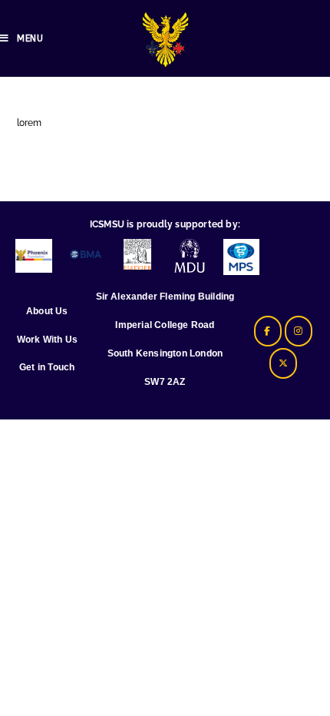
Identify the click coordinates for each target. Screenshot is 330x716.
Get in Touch (46, 367)
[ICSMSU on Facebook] (268, 331)
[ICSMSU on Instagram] (298, 331)
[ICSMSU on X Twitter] (283, 363)
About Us (47, 311)
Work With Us (47, 339)
